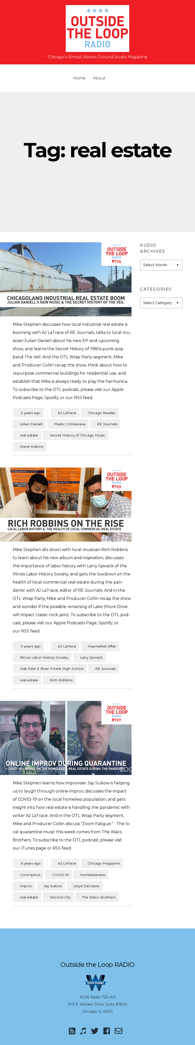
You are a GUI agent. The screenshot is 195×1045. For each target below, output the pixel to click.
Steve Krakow (32, 446)
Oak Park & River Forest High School (52, 669)
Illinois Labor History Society (44, 657)
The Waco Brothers (99, 897)
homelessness (92, 875)
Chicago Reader (102, 413)
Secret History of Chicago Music (77, 435)
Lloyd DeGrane (86, 886)
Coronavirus (30, 875)
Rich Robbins (61, 680)
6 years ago (28, 863)
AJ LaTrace (67, 413)
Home (79, 78)
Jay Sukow (53, 886)
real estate (29, 435)
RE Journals (107, 424)
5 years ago (28, 413)
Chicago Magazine (104, 863)
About (99, 78)
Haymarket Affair (102, 646)
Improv (26, 886)
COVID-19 (60, 875)
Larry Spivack (91, 657)
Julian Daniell (31, 424)
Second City (60, 897)
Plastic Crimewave (70, 424)
